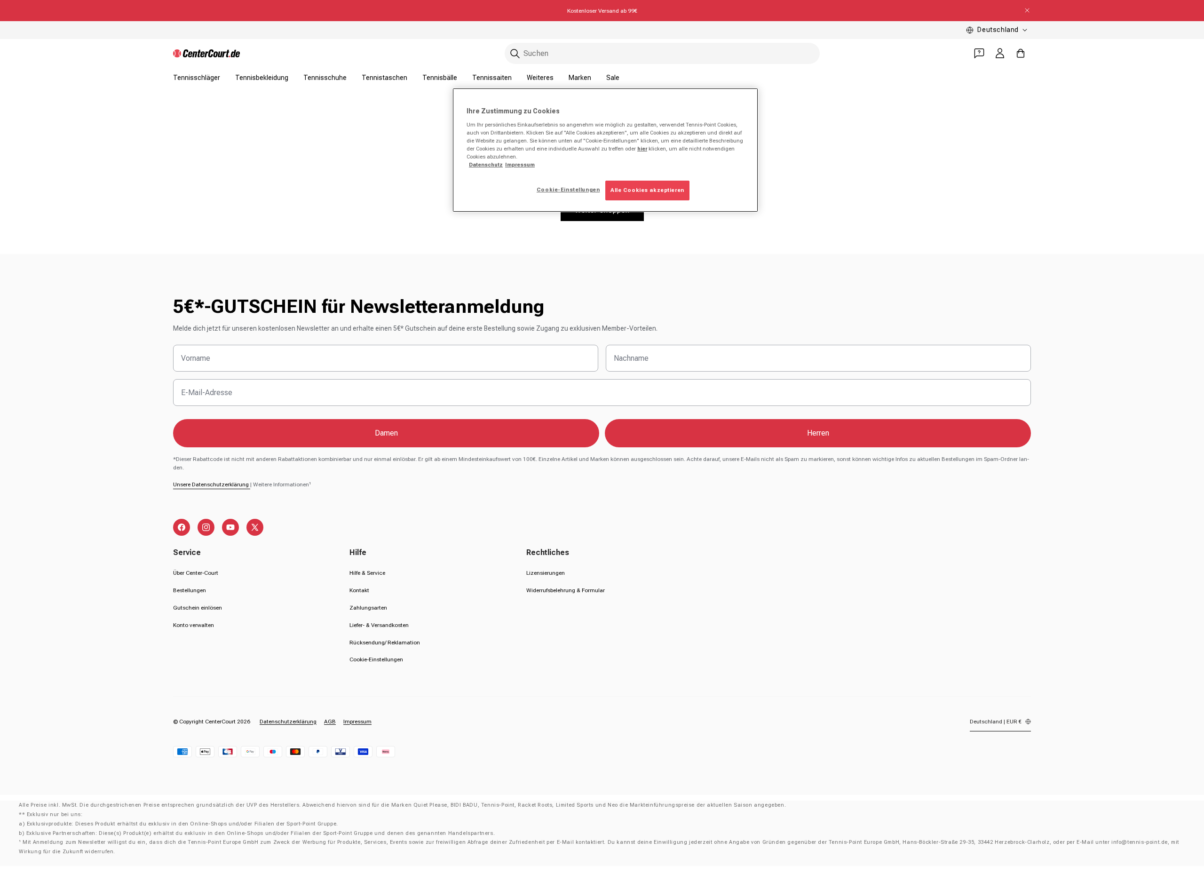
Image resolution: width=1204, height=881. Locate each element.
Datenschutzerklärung (288, 721)
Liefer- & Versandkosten (379, 625)
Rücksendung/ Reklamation (384, 642)
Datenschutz (486, 164)
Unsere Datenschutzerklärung (211, 484)
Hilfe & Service (367, 573)
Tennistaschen (384, 77)
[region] (605, 150)
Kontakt (359, 590)
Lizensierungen (545, 573)
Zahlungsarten (368, 607)
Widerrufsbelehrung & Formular (565, 590)
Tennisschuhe (325, 77)
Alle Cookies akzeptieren (647, 190)
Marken (580, 77)
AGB (330, 721)
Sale (612, 77)
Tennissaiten (492, 77)
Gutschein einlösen (197, 607)
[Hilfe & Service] (979, 53)
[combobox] (662, 53)
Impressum (357, 721)
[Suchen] (515, 53)
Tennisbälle (439, 77)
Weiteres (540, 77)
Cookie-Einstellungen (376, 659)
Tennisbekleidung (261, 77)
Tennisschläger (196, 77)
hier (642, 148)
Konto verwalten (193, 625)
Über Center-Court (195, 573)
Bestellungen (189, 590)
